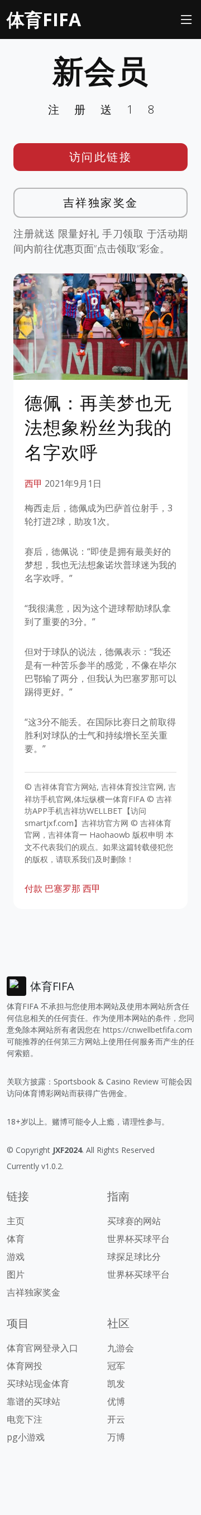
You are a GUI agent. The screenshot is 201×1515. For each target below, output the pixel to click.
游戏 (16, 1256)
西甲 (33, 483)
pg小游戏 (26, 1437)
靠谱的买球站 (33, 1401)
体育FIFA (44, 19)
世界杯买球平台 (138, 1239)
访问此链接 (100, 156)
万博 (116, 1437)
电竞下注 (24, 1419)
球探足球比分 (134, 1256)
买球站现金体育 (38, 1383)
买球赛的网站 (134, 1221)
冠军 (116, 1366)
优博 (116, 1401)
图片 (16, 1274)
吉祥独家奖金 (100, 202)
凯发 (116, 1383)
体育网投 (24, 1366)
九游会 (120, 1348)
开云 (116, 1419)
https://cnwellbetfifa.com (147, 1029)
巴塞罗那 (62, 888)
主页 (16, 1221)
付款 (33, 888)
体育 (16, 1239)
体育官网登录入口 (42, 1348)
